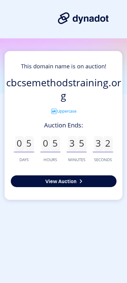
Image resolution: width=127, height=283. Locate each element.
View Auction (60, 181)
